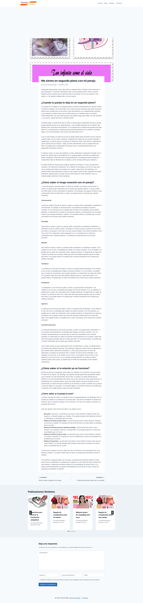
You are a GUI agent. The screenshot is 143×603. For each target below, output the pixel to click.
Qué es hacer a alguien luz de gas (50, 479)
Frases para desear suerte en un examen (90, 479)
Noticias (111, 3)
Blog (105, 3)
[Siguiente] (112, 513)
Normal (100, 3)
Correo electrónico (68, 575)
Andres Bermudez (37, 523)
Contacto (119, 3)
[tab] (68, 531)
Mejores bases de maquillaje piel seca (83, 514)
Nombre (42, 575)
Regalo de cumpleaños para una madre (105, 514)
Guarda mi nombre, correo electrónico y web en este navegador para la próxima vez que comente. (70, 580)
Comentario (43, 552)
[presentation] (37, 501)
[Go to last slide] (30, 513)
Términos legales (75, 598)
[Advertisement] (71, 19)
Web (86, 575)
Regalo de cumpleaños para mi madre (60, 514)
